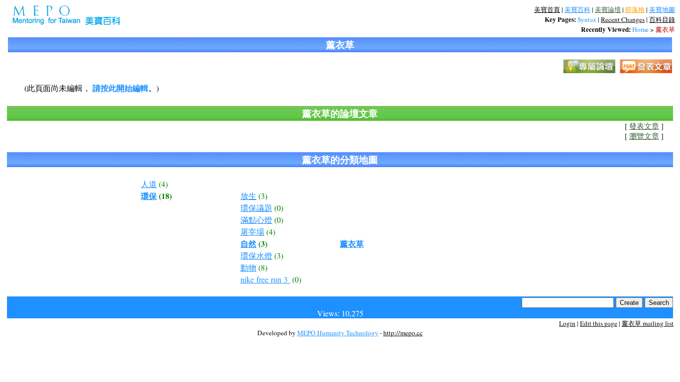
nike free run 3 (265, 279)
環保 (149, 195)
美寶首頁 (547, 9)
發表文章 (644, 126)
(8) (262, 267)
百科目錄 (662, 19)
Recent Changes (623, 19)
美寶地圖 (662, 9)
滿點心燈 (256, 219)
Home (640, 29)
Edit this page (598, 323)
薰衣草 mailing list (648, 323)
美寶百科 (577, 9)
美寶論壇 (608, 9)
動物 (248, 267)
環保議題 (256, 207)
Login (567, 323)
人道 (149, 184)
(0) (278, 207)
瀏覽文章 (644, 136)
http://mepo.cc (403, 332)
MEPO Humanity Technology (337, 332)
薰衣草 (665, 29)
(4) (163, 184)
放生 (248, 196)
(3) (262, 196)
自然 (248, 243)
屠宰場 (252, 231)
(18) (165, 195)
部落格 (635, 9)
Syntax (586, 19)
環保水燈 (256, 255)
